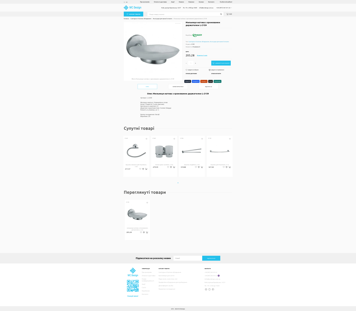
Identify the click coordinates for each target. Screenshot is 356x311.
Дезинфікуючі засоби (166, 285)
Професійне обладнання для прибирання (173, 282)
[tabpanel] (136, 156)
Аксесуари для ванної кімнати (162, 18)
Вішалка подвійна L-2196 (192, 164)
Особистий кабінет (226, 2)
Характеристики (178, 86)
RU (124, 2)
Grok (210, 81)
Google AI (196, 81)
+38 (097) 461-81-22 (223, 8)
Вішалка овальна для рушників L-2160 (136, 165)
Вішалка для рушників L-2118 (220, 164)
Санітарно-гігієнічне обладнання (141, 18)
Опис (147, 86)
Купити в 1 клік (202, 55)
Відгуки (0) (208, 86)
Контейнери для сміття (166, 275)
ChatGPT (187, 81)
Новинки (191, 2)
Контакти (211, 2)
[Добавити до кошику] (146, 169)
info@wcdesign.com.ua (206, 8)
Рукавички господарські (167, 289)
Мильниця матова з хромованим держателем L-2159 (190, 18)
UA (126, 2)
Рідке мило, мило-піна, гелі (168, 279)
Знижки (201, 2)
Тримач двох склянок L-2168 (164, 164)
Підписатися (211, 258)
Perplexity (217, 81)
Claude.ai (204, 81)
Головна (126, 18)
